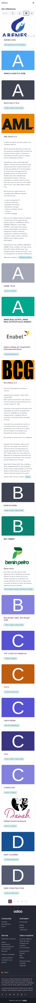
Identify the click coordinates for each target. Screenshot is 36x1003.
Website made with (15, 1000)
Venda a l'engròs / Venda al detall (14, 108)
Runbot (21, 927)
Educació (4, 951)
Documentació (6, 924)
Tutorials (4, 922)
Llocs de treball (24, 947)
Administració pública (25, 257)
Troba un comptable (7, 954)
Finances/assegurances (11, 354)
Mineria (28, 477)
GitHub (21, 925)
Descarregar (23, 922)
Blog (20, 955)
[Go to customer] (18, 27)
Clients (21, 958)
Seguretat (22, 965)
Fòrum (3, 926)
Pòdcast (22, 953)
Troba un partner (6, 958)
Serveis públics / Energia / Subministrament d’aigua (19, 589)
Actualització (5, 944)
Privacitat (22, 963)
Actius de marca (24, 941)
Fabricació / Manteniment (12, 725)
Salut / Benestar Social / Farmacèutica (15, 45)
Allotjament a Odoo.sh (8, 939)
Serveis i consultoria (10, 291)
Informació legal (24, 961)
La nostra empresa (25, 939)
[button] (33, 3)
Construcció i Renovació (11, 692)
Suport (3, 942)
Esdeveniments (24, 951)
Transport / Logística (10, 658)
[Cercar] (13, 13)
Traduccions (23, 929)
